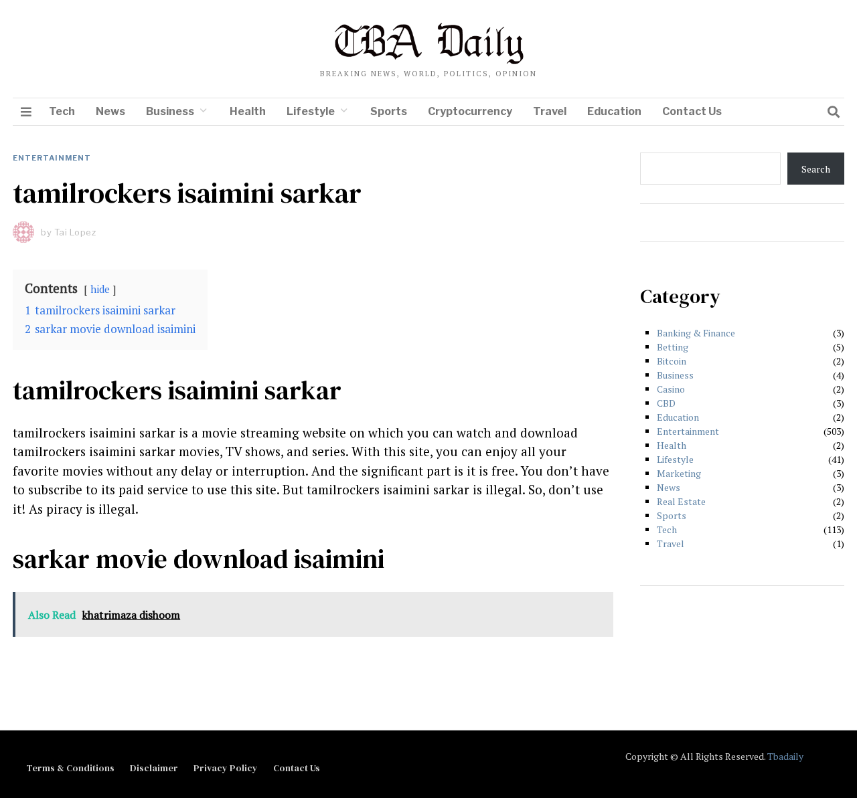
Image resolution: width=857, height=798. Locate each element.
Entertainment (52, 158)
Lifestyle (311, 111)
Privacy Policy (225, 768)
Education (614, 111)
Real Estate (681, 501)
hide (100, 289)
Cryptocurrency (470, 111)
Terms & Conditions (70, 768)
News (110, 111)
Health (248, 111)
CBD (666, 403)
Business (170, 111)
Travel (549, 111)
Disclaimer (154, 768)
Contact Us (692, 111)
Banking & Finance (696, 332)
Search (815, 169)
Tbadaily (785, 756)
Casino (671, 389)
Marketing (679, 473)
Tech (62, 111)
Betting (672, 346)
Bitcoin (671, 361)
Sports (388, 111)
